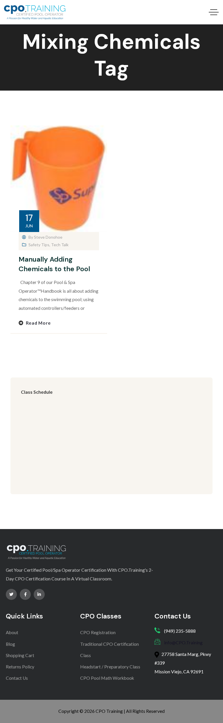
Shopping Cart (20, 655)
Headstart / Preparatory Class (110, 666)
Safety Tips (38, 244)
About (12, 632)
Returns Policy (20, 666)
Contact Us (17, 678)
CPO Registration (98, 632)
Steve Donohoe (48, 237)
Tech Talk (60, 244)
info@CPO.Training (183, 642)
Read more (38, 322)
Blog (10, 644)
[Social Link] (11, 594)
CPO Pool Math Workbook (107, 678)
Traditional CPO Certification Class (109, 649)
